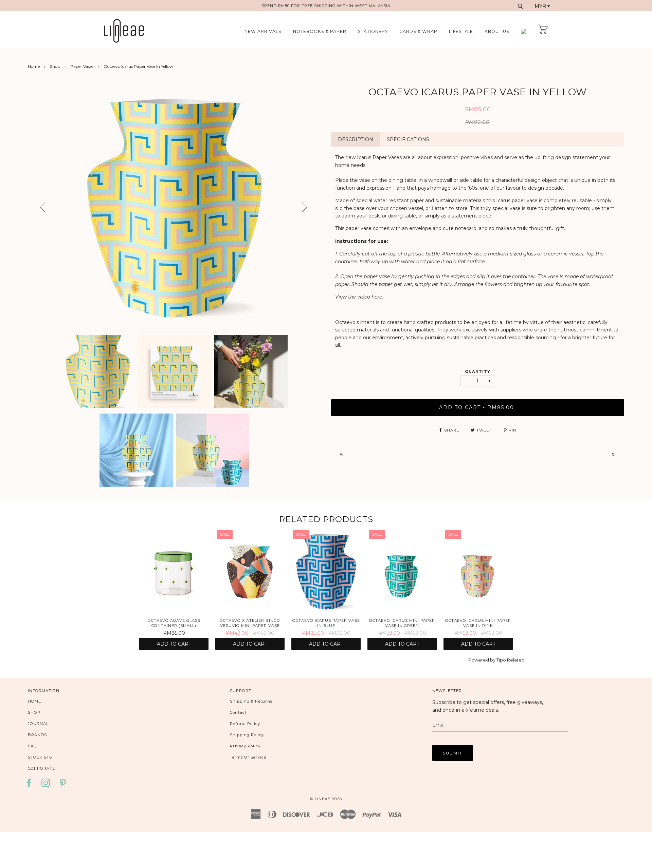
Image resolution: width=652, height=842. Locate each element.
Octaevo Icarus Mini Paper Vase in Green (402, 623)
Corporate (41, 768)
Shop (55, 66)
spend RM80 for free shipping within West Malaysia (326, 5)
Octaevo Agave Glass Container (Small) (174, 623)
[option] (174, 207)
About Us (497, 31)
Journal (38, 723)
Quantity (477, 371)
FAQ (32, 746)
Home (34, 66)
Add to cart (174, 644)
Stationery (373, 31)
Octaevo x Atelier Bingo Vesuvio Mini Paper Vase (250, 623)
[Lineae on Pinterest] (63, 785)
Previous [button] (36, 207)
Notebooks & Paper (319, 31)
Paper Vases (81, 66)
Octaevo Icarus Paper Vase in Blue (326, 623)
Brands (37, 734)
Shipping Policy (247, 734)
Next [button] (315, 210)
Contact (238, 712)
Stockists (40, 757)
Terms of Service (248, 757)
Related (516, 660)
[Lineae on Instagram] (46, 785)
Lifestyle (461, 31)
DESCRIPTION (355, 139)
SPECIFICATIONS (408, 139)
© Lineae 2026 (326, 799)
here (377, 297)
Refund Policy (245, 723)
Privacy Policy (245, 746)
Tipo (501, 660)
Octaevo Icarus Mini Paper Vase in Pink (478, 623)
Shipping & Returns (251, 701)
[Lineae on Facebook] (31, 785)
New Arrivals (263, 31)
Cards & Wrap (418, 31)
